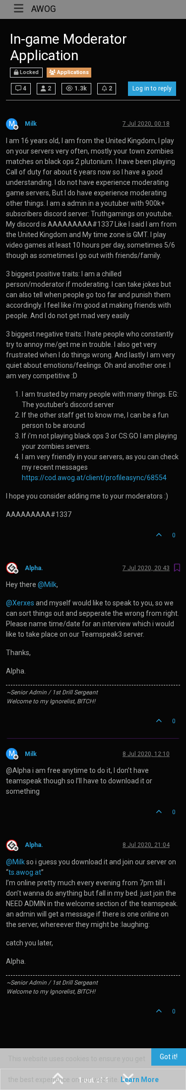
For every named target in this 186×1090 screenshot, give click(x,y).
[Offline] (15, 567)
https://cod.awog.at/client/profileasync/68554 (94, 478)
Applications (72, 72)
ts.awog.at (24, 872)
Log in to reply (152, 88)
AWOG (43, 9)
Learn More (140, 1080)
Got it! (169, 1057)
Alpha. (34, 568)
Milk (31, 123)
